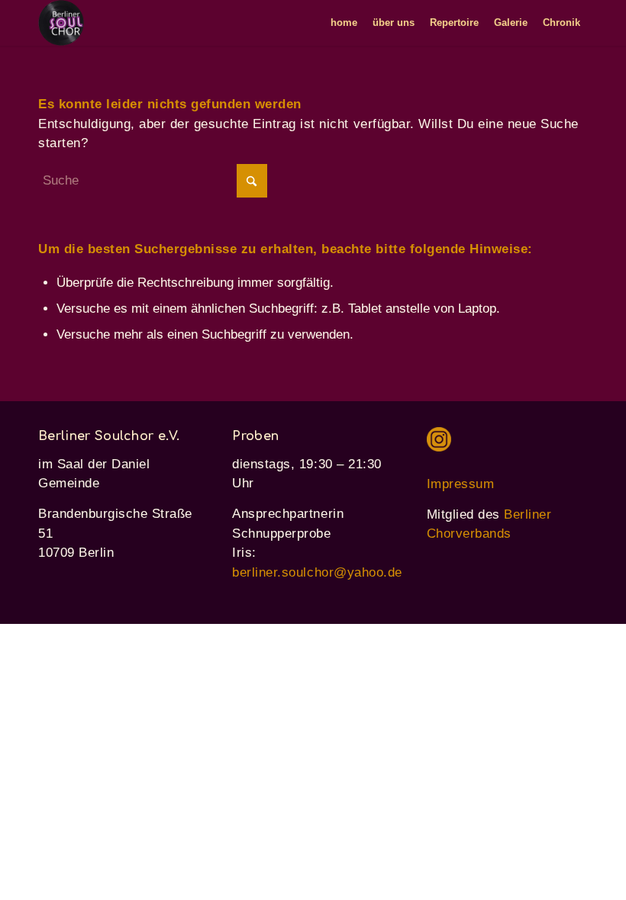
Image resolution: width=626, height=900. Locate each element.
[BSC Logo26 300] (61, 23)
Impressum (461, 484)
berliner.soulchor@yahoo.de (317, 572)
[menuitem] (344, 23)
